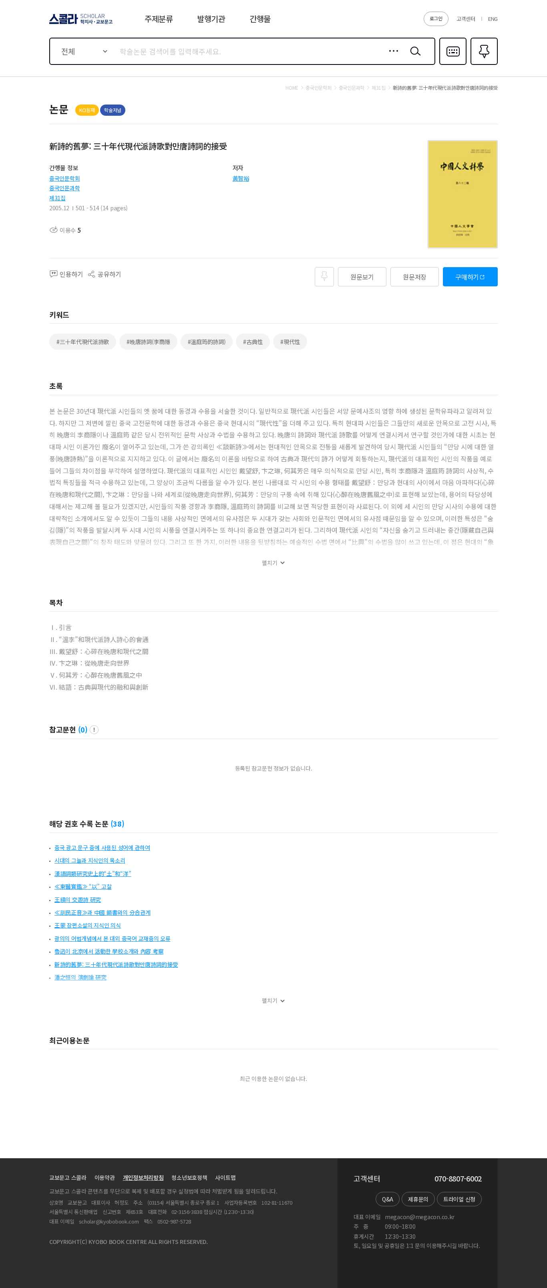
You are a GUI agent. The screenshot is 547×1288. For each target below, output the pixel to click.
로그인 (436, 18)
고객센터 (466, 18)
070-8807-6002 (458, 1178)
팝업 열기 (94, 729)
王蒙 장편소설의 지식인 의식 (87, 925)
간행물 (260, 18)
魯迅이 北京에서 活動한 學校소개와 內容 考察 (108, 951)
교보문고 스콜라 (67, 1177)
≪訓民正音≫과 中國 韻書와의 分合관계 (102, 912)
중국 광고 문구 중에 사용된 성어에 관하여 (102, 847)
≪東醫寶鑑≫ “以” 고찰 (82, 886)
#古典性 (253, 342)
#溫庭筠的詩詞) (207, 342)
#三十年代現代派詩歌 (82, 342)
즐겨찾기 (483, 64)
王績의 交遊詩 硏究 (77, 900)
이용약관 (105, 1177)
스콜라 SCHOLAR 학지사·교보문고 (80, 23)
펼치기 (270, 562)
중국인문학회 (64, 178)
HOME (292, 88)
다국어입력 (453, 64)
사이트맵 (225, 1177)
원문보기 (362, 277)
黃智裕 (241, 178)
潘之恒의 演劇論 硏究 (80, 977)
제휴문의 (418, 1199)
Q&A (387, 1199)
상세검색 (391, 57)
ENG (493, 18)
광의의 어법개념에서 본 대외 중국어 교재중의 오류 (112, 938)
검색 (413, 57)
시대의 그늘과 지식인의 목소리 (89, 860)
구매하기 (467, 277)
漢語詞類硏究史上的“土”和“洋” (92, 873)
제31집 (57, 198)
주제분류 (159, 18)
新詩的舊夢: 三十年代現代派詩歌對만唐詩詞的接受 (116, 964)
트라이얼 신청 (459, 1199)
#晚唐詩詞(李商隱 (148, 342)
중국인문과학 (64, 188)
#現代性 (290, 342)
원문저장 (414, 277)
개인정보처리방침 (143, 1177)
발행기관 (211, 18)
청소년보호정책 (189, 1177)
